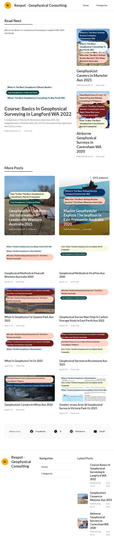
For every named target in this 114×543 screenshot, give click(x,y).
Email (102, 431)
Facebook (40, 431)
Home (86, 5)
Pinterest (80, 431)
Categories (101, 5)
